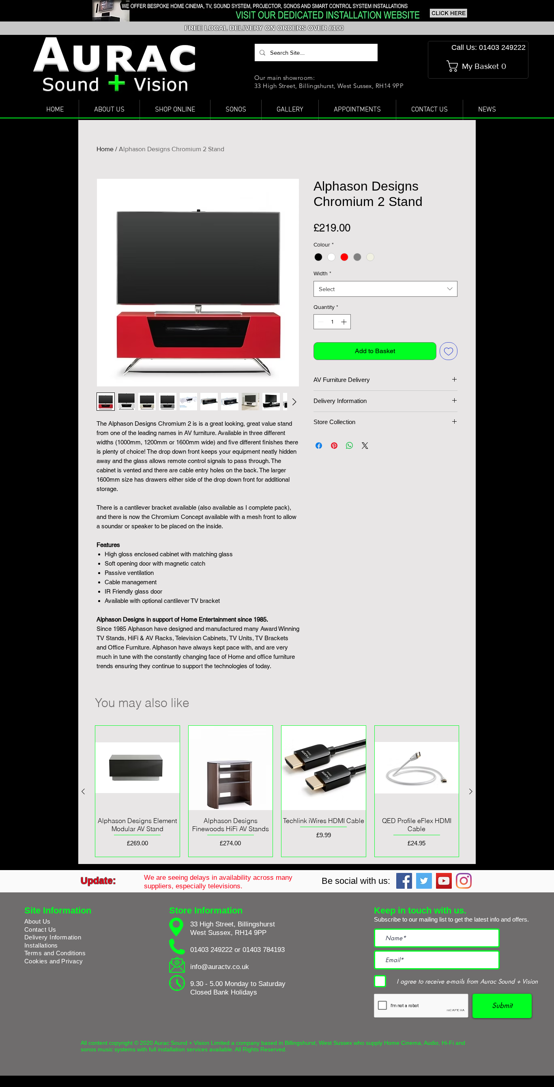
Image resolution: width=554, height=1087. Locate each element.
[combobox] (385, 289)
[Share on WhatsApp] (349, 445)
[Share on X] (365, 445)
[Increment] (344, 322)
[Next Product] (471, 791)
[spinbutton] (332, 322)
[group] (277, 791)
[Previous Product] (83, 791)
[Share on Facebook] (319, 445)
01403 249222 (211, 950)
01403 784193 (264, 950)
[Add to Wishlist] (448, 351)
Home (105, 149)
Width (322, 273)
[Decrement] (320, 322)
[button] (479, 66)
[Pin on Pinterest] (334, 445)
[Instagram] (464, 881)
